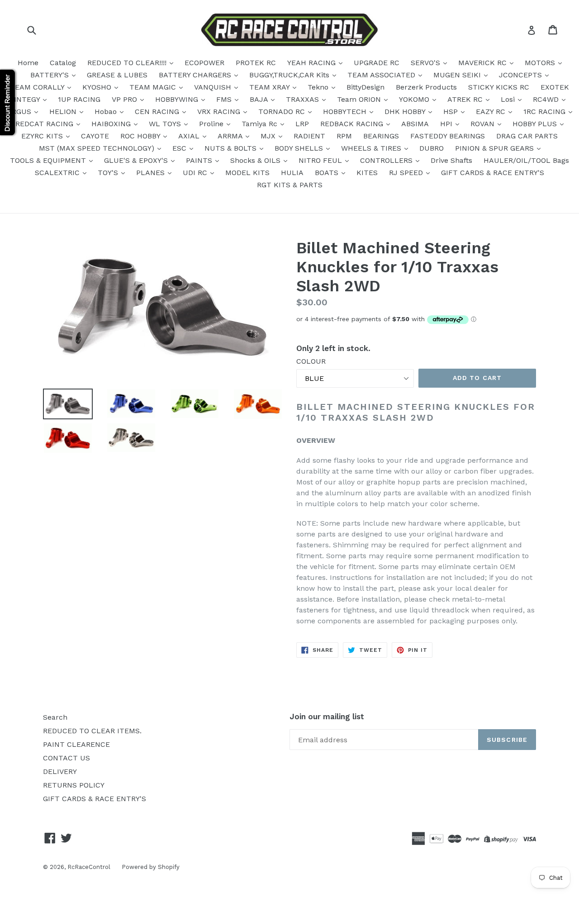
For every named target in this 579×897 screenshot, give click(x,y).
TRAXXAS (303, 99)
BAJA (260, 99)
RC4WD (547, 99)
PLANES (151, 172)
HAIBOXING (112, 123)
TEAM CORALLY (38, 87)
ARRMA (231, 136)
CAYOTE (95, 136)
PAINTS (200, 160)
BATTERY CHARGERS (196, 75)
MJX (269, 136)
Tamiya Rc (261, 123)
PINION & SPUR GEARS (495, 148)
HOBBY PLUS (536, 123)
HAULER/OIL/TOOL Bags (526, 160)
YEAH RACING (312, 62)
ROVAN (483, 123)
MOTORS (541, 62)
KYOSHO (98, 87)
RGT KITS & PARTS (290, 184)
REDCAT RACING (45, 123)
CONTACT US (66, 758)
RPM (344, 136)
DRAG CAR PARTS (527, 136)
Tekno (319, 87)
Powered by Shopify (151, 867)
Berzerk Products (426, 87)
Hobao (107, 111)
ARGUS (20, 111)
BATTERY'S (50, 75)
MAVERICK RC (483, 62)
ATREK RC (466, 99)
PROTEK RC (256, 62)
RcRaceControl (88, 867)
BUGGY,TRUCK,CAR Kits (290, 75)
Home (28, 62)
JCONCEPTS (521, 75)
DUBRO (431, 148)
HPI (447, 123)
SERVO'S (426, 62)
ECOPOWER (204, 62)
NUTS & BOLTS (231, 148)
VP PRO (125, 99)
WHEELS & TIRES (372, 148)
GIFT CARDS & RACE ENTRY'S (492, 172)
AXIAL (190, 136)
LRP (302, 123)
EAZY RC (492, 111)
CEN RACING (158, 111)
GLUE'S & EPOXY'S (137, 160)
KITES (367, 172)
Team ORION (360, 99)
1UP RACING (79, 99)
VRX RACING (219, 111)
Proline (212, 123)
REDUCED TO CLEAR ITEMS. (92, 730)
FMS (225, 99)
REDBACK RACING (352, 123)
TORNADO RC (282, 111)
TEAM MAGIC (153, 87)
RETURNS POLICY (73, 785)
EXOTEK (555, 87)
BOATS (328, 172)
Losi (509, 99)
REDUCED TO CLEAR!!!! (128, 62)
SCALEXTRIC (58, 172)
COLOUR (311, 361)
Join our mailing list (327, 716)
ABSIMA (415, 123)
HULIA (292, 172)
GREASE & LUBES (117, 75)
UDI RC (196, 172)
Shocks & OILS (256, 160)
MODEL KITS (247, 172)
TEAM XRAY (270, 87)
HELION (64, 111)
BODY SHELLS (300, 148)
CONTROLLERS (387, 160)
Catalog (63, 62)
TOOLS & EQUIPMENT (49, 160)
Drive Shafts (451, 160)
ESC (180, 148)
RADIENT (309, 136)
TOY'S (109, 172)
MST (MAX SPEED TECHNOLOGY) (98, 148)
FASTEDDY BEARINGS (447, 136)
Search (55, 717)
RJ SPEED (407, 172)
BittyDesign (365, 87)
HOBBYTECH (346, 111)
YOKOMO (415, 99)
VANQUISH (213, 87)
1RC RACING (545, 111)
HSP (451, 111)
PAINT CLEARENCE (76, 744)
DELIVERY (60, 771)
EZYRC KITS (43, 136)
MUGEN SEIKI (458, 75)
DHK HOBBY (405, 111)
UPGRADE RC (376, 62)
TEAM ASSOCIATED (382, 75)
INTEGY (28, 99)
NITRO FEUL (321, 160)
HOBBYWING (177, 99)
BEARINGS (381, 136)
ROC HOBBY (141, 136)
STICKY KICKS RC (498, 87)
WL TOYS (166, 123)
